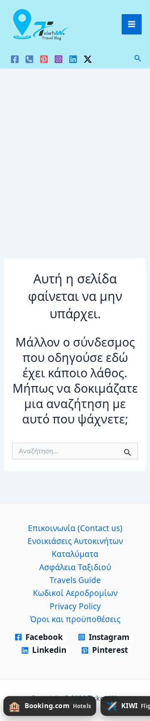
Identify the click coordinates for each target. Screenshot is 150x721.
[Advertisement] (75, 148)
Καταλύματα (75, 554)
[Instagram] (58, 59)
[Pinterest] (44, 59)
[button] (138, 58)
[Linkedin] (73, 59)
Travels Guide (75, 580)
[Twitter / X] (87, 59)
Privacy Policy (75, 606)
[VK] (29, 59)
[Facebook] (14, 59)
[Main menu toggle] (132, 24)
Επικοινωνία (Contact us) (75, 528)
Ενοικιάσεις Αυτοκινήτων (75, 541)
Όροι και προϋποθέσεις (75, 619)
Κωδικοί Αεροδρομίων (75, 593)
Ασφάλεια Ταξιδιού (75, 567)
